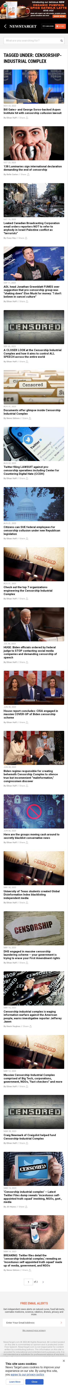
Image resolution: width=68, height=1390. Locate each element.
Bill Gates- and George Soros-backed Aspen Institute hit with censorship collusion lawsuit (32, 111)
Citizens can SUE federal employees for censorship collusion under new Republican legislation (32, 530)
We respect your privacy (34, 1330)
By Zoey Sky (10, 238)
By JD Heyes (10, 1207)
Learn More (14, 1382)
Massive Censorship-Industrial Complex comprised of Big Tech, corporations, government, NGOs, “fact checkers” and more (33, 1078)
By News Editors (12, 418)
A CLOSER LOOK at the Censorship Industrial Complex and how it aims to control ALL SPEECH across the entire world (32, 353)
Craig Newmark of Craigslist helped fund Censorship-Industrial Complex (30, 1137)
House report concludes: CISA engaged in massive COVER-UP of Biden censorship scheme (31, 714)
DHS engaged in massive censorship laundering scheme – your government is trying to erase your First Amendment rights (32, 955)
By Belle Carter (11, 174)
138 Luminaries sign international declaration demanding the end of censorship (33, 168)
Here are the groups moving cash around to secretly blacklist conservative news (31, 836)
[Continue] (61, 1323)
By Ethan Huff (10, 118)
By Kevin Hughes (12, 1026)
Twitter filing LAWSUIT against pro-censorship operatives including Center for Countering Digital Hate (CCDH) (31, 470)
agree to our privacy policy (27, 1374)
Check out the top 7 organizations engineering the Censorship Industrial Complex (28, 591)
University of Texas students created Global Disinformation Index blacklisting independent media (32, 895)
